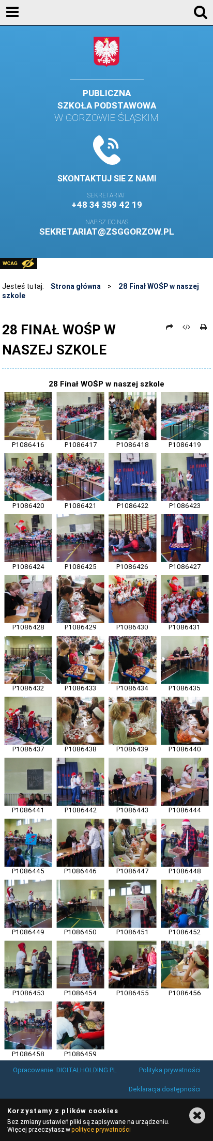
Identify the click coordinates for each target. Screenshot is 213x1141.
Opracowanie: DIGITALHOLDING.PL (65, 1070)
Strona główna (76, 286)
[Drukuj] (203, 327)
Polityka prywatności (170, 1070)
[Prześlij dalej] (169, 327)
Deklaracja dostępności (165, 1089)
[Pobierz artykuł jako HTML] (186, 327)
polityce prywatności (100, 1129)
